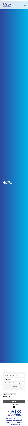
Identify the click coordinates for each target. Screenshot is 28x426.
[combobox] (14, 379)
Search (15, 387)
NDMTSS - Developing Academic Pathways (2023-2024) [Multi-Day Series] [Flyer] (14, 421)
